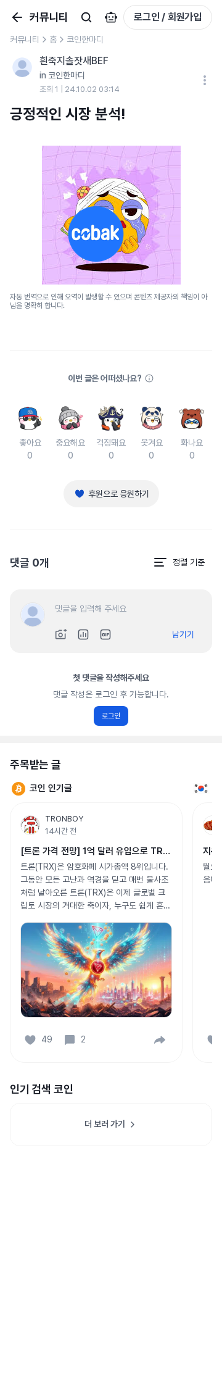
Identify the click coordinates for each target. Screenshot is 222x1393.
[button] (159, 1040)
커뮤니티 (24, 39)
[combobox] (179, 562)
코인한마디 (85, 39)
